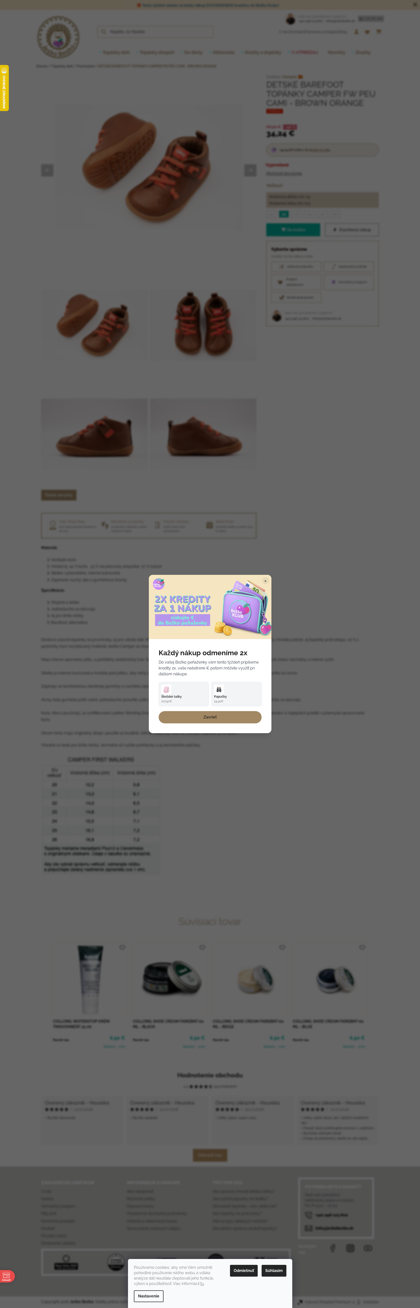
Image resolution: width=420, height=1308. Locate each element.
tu (202, 1283)
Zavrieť (210, 717)
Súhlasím (274, 1270)
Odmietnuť (244, 1270)
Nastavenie (148, 1296)
